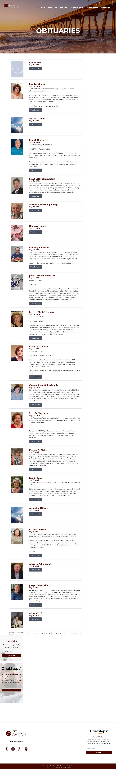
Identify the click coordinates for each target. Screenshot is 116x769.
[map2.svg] (19, 749)
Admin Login (67, 767)
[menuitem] (42, 8)
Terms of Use (58, 767)
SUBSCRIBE (11, 655)
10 (64, 633)
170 (77, 633)
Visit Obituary (35, 68)
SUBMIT (11, 690)
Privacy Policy (49, 767)
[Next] (80, 633)
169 (72, 633)
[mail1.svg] (25, 749)
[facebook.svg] (6, 749)
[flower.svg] (13, 749)
